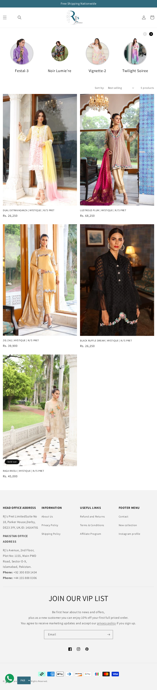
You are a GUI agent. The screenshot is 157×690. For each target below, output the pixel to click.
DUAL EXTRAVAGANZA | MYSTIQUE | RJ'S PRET (29, 210)
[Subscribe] (108, 634)
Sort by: (99, 88)
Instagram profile (129, 534)
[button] (5, 17)
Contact (123, 516)
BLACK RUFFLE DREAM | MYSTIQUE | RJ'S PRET (106, 340)
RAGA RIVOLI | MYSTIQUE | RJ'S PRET (23, 470)
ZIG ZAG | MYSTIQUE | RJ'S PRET (21, 340)
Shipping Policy (51, 534)
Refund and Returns (92, 516)
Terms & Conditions (92, 525)
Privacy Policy (50, 525)
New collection (128, 525)
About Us (47, 516)
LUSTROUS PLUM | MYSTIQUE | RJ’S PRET (103, 210)
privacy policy (106, 623)
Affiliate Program (90, 534)
